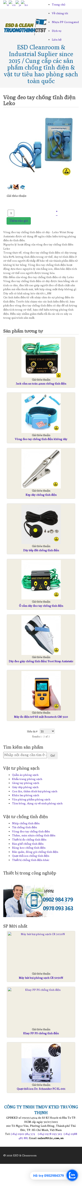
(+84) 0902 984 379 (23, 1134)
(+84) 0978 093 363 (50, 1134)
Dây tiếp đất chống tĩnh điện (41, 550)
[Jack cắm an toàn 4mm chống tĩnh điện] (41, 357)
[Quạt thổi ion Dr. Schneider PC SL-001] (41, 1063)
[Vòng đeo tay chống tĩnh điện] (41, 146)
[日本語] (18, 4)
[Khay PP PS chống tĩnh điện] (41, 990)
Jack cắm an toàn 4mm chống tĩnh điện (41, 383)
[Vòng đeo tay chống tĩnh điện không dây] (41, 413)
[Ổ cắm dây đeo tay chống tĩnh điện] (41, 579)
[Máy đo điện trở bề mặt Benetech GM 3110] (41, 690)
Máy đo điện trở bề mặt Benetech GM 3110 (41, 716)
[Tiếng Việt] (6, 4)
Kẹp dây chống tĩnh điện (41, 494)
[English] (12, 4)
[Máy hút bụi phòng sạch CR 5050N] (41, 934)
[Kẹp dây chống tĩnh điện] (41, 468)
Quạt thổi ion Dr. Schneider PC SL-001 (41, 1088)
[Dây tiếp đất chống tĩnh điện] (41, 524)
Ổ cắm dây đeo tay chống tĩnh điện (41, 605)
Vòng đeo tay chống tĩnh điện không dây (41, 439)
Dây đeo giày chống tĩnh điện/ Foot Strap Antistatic (41, 661)
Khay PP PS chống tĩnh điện (41, 1033)
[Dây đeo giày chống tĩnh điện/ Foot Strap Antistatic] (41, 635)
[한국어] (24, 4)
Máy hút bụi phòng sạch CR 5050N (41, 977)
